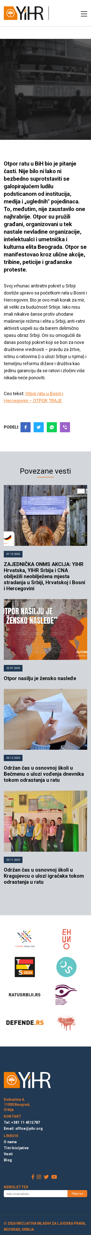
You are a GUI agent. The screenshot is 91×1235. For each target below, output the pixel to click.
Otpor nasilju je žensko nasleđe (40, 678)
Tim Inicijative (16, 1148)
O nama (10, 1142)
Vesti (8, 1154)
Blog (8, 1160)
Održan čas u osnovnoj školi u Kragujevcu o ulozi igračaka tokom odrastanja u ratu (44, 876)
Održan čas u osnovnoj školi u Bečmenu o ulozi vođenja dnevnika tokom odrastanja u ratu (44, 774)
